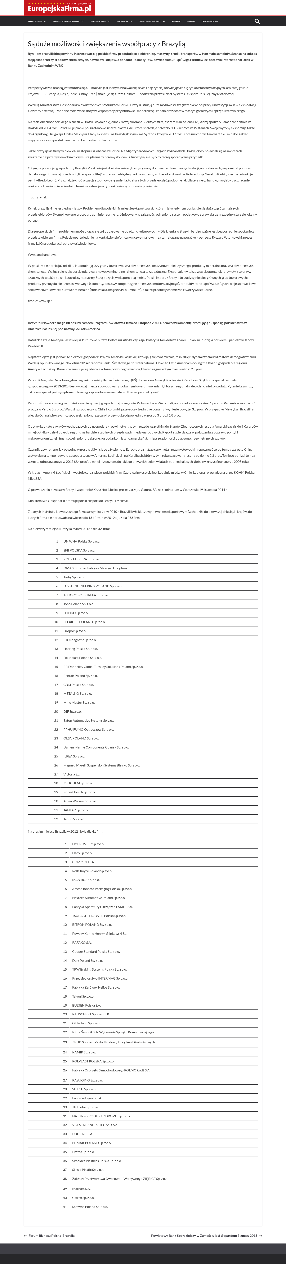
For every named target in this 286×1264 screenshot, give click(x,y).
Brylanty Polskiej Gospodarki (66, 21)
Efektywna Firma (98, 21)
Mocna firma (122, 21)
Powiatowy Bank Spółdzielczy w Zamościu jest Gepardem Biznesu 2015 (204, 1235)
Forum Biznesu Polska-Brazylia (52, 1235)
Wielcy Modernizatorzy (150, 21)
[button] (44, 21)
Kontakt (191, 21)
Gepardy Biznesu (34, 21)
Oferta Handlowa (210, 21)
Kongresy (176, 21)
